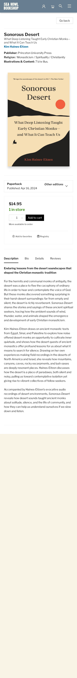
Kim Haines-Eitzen (16, 46)
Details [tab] (39, 258)
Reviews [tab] (55, 258)
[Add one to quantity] (22, 218)
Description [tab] (11, 258)
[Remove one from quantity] (11, 218)
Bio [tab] (27, 258)
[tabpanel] (38, 345)
